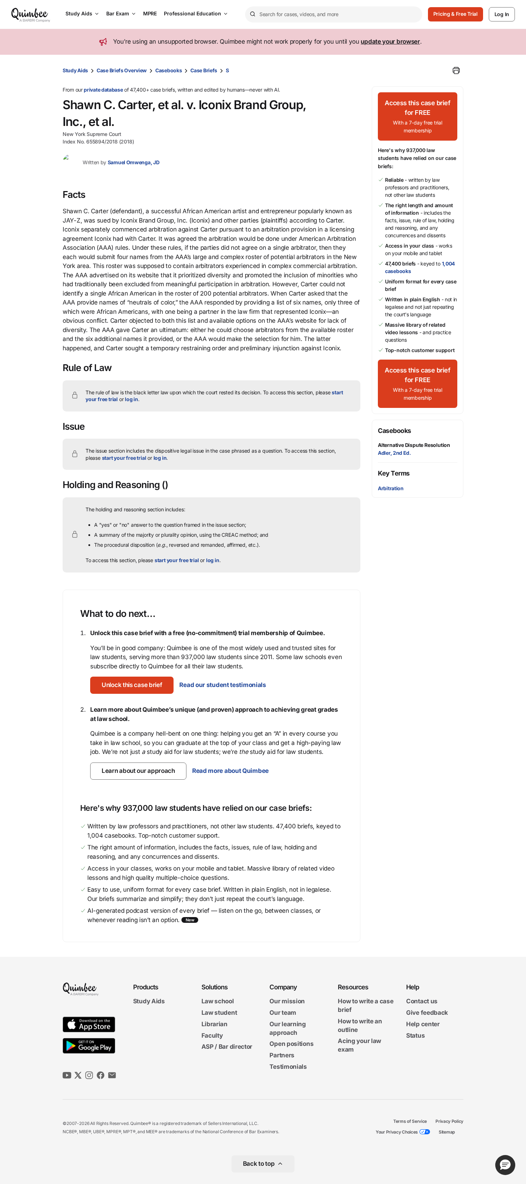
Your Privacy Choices (397, 1132)
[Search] (252, 14)
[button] (132, 685)
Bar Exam (117, 13)
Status (415, 1035)
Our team (282, 1012)
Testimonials (288, 1066)
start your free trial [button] (124, 458)
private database (103, 90)
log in (131, 399)
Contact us (422, 1001)
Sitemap (447, 1132)
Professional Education (192, 13)
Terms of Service (410, 1121)
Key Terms (394, 473)
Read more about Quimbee (230, 770)
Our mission (287, 1001)
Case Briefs (203, 70)
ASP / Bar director (227, 1047)
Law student (219, 1012)
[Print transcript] (456, 70)
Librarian (214, 1024)
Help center (423, 1024)
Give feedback (427, 1012)
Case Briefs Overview (122, 70)
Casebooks (168, 70)
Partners (281, 1055)
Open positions (291, 1044)
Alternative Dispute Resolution (414, 445)
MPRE (150, 13)
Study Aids (78, 13)
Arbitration (391, 488)
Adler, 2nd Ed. (394, 453)
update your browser (390, 41)
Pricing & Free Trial (455, 14)
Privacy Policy (449, 1121)
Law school (217, 1001)
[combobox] (333, 14)
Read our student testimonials (222, 684)
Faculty (212, 1035)
